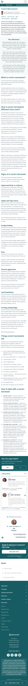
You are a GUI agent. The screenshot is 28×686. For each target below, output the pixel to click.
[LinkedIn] (2, 537)
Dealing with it (14, 18)
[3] (22, 188)
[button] (14, 556)
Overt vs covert (10, 16)
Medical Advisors (5, 615)
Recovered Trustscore (6, 621)
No (20, 467)
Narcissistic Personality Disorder (13, 573)
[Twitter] (15, 655)
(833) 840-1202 (14, 552)
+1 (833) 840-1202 (13, 683)
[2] (18, 161)
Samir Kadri (10, 12)
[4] (15, 303)
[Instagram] (12, 655)
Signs (17, 16)
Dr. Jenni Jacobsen (15, 13)
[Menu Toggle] (25, 2)
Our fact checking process (20, 534)
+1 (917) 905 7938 (14, 646)
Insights (3, 624)
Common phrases (5, 18)
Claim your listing (5, 629)
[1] (11, 95)
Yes (7, 467)
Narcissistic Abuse (9, 577)
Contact (3, 618)
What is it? (3, 16)
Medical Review (4, 612)
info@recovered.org (14, 644)
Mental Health (8, 568)
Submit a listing (4, 626)
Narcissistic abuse (9, 332)
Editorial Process (5, 609)
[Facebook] (8, 655)
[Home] (2, 5)
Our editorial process (21, 537)
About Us (3, 606)
